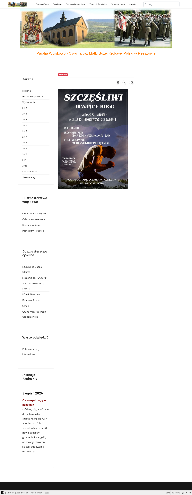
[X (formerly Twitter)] (124, 82)
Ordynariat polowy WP (34, 213)
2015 (24, 125)
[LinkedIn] (131, 82)
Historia (26, 90)
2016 (24, 131)
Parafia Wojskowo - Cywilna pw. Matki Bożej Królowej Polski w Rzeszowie (96, 53)
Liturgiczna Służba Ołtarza (32, 269)
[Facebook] (118, 82)
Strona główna (42, 4)
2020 (24, 154)
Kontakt (132, 4)
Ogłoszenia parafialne (75, 4)
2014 (24, 119)
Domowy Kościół (31, 300)
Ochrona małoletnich (33, 219)
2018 (24, 142)
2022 (24, 165)
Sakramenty (28, 177)
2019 (24, 148)
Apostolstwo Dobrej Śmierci (33, 286)
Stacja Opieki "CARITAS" (34, 277)
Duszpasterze (29, 171)
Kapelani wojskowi (32, 225)
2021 (24, 160)
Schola (25, 305)
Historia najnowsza (32, 96)
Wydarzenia (28, 102)
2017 (24, 136)
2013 (24, 113)
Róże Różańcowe (31, 294)
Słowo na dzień (118, 4)
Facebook (57, 4)
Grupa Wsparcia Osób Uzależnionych (34, 314)
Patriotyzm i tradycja (33, 230)
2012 (24, 108)
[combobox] (161, 4)
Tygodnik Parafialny (98, 4)
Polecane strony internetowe (30, 352)
